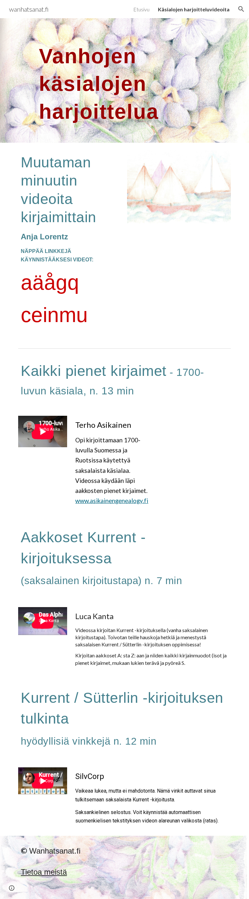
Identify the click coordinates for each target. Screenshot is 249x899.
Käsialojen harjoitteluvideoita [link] (194, 9)
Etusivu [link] (141, 9)
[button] (241, 9)
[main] (106, 80)
